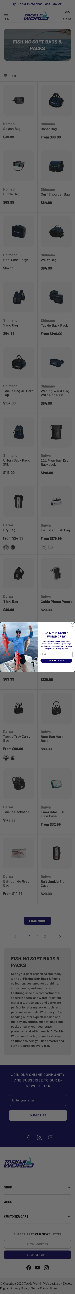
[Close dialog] (72, 624)
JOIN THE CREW (56, 660)
